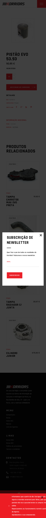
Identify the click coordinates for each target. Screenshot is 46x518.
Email (9, 262)
